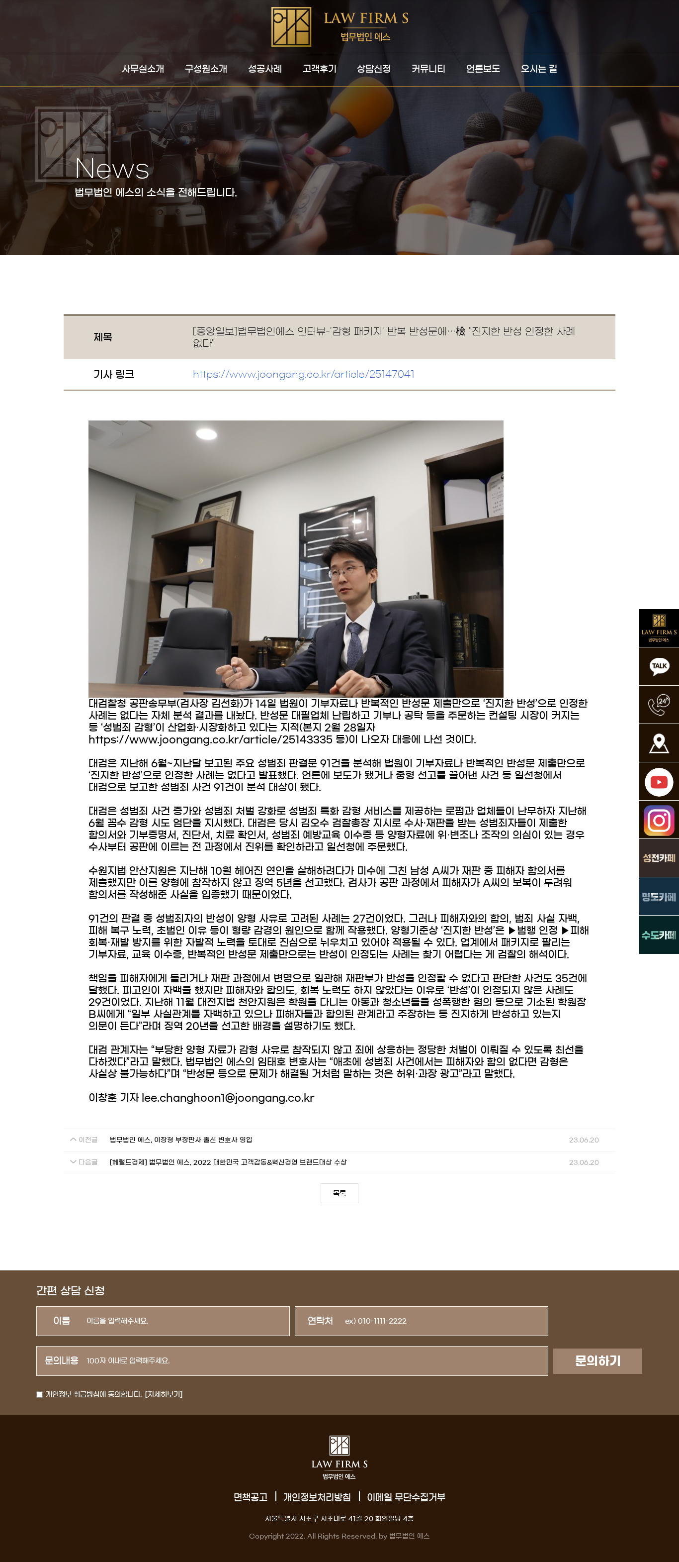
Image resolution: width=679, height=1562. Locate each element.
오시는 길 (539, 69)
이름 (61, 1321)
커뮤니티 (428, 69)
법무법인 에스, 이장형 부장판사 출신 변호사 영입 (181, 1140)
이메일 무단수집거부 (406, 1497)
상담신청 (374, 69)
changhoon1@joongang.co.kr (237, 1098)
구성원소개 (206, 69)
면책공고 (250, 1497)
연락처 (320, 1321)
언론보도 (483, 69)
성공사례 (265, 69)
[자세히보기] (163, 1394)
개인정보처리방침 (317, 1497)
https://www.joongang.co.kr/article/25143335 (210, 739)
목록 (339, 1193)
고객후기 (320, 69)
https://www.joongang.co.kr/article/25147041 (304, 374)
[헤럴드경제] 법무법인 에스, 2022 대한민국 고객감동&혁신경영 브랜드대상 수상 (228, 1162)
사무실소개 (143, 69)
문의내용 (62, 1360)
